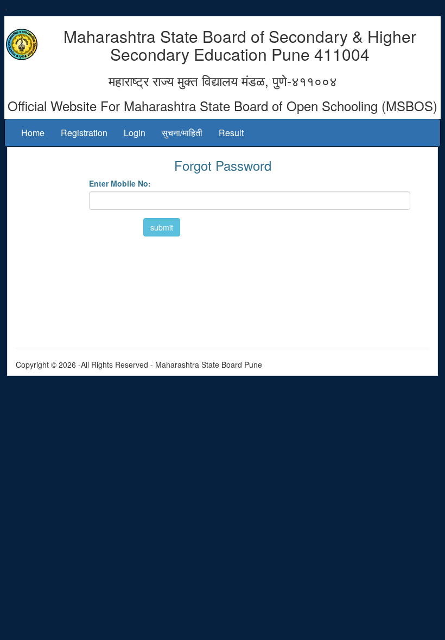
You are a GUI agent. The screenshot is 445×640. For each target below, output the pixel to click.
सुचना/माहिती (182, 132)
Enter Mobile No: (120, 183)
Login (134, 132)
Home (32, 132)
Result (231, 132)
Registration (84, 132)
